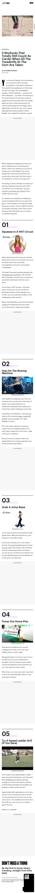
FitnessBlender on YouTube (17, 253)
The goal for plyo (8, 657)
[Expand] (25, 875)
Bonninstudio (34, 26)
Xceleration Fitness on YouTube (17, 770)
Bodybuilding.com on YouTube (17, 394)
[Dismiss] (32, 875)
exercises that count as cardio (12, 111)
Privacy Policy (10, 881)
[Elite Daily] (6, 3)
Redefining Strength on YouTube (17, 643)
